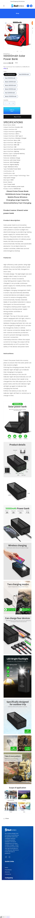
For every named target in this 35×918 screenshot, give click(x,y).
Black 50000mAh (10, 89)
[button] (4, 6)
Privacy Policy (8, 888)
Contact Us (8, 874)
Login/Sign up (9, 884)
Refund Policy (8, 890)
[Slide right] (21, 51)
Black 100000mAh (10, 96)
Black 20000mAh (10, 82)
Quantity (6, 100)
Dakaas (8, 917)
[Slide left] (14, 51)
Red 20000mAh (10, 93)
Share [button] (7, 818)
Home (6, 867)
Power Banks (8, 869)
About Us (7, 872)
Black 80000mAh (10, 85)
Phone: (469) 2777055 (11, 900)
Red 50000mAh (24, 74)
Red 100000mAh (10, 78)
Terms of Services (9, 886)
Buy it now (17, 117)
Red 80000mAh (10, 74)
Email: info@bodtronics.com (12, 902)
